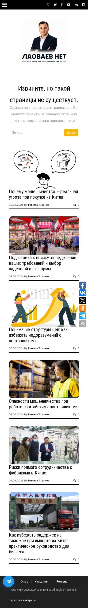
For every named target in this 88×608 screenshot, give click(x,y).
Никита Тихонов (38, 204)
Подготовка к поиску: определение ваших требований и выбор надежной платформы (42, 263)
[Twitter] (55, 4)
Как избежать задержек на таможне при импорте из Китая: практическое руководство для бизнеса (39, 543)
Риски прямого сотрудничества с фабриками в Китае (40, 470)
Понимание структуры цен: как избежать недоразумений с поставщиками (38, 335)
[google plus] (48, 4)
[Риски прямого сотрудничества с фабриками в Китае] (44, 445)
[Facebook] (62, 4)
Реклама (62, 581)
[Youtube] (68, 4)
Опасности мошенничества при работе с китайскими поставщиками (43, 404)
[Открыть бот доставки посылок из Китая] (8, 581)
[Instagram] (83, 4)
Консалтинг (42, 581)
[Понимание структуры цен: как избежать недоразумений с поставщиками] (44, 307)
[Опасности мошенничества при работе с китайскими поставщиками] (44, 379)
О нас (24, 581)
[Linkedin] (76, 4)
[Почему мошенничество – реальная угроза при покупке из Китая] (44, 169)
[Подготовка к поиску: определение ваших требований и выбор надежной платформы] (44, 235)
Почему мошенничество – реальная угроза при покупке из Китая (43, 194)
